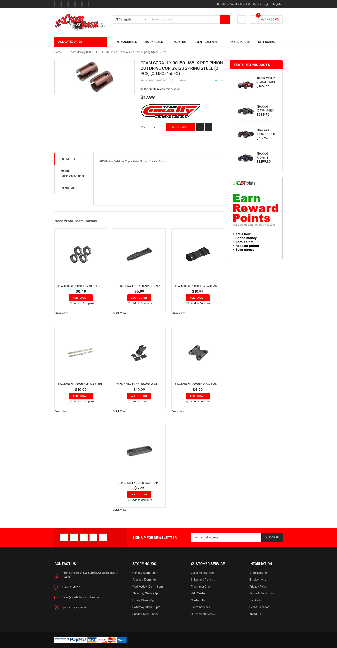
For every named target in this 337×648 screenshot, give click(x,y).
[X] (64, 4)
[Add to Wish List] (200, 127)
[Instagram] (85, 4)
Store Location (258, 572)
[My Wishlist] (241, 19)
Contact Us (198, 600)
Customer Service (202, 572)
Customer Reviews (203, 614)
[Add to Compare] (208, 127)
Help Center (198, 593)
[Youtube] (78, 4)
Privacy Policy (258, 586)
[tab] (74, 159)
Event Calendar (259, 607)
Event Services (200, 607)
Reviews (67, 188)
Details (67, 159)
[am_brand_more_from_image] (80, 254)
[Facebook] (57, 4)
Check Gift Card (249, 4)
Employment (257, 579)
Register (277, 4)
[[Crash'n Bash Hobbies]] (80, 22)
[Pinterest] (71, 4)
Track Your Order (201, 586)
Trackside (255, 600)
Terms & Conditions (261, 593)
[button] (71, 303)
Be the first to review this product (160, 89)
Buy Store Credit (227, 4)
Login (266, 4)
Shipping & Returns (203, 579)
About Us (255, 614)
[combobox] (184, 19)
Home (58, 52)
